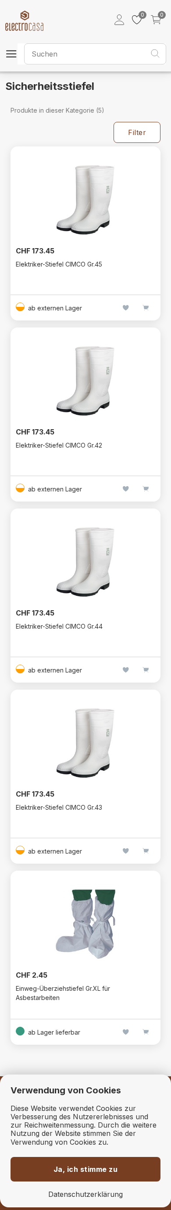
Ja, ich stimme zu (85, 1169)
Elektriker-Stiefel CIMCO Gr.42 (59, 445)
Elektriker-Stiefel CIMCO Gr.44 (59, 626)
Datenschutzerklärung (85, 1194)
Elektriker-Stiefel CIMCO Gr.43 (59, 807)
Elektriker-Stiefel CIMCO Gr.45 (59, 264)
